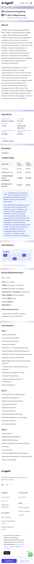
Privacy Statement (10, 546)
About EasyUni (5, 497)
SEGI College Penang (20, 7)
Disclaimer (21, 515)
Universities (8, 7)
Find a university (6, 517)
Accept (7, 553)
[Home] (2, 7)
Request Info (24, 561)
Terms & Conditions (24, 511)
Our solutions (22, 497)
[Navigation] (31, 3)
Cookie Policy (20, 544)
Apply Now (9, 561)
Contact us (4, 501)
